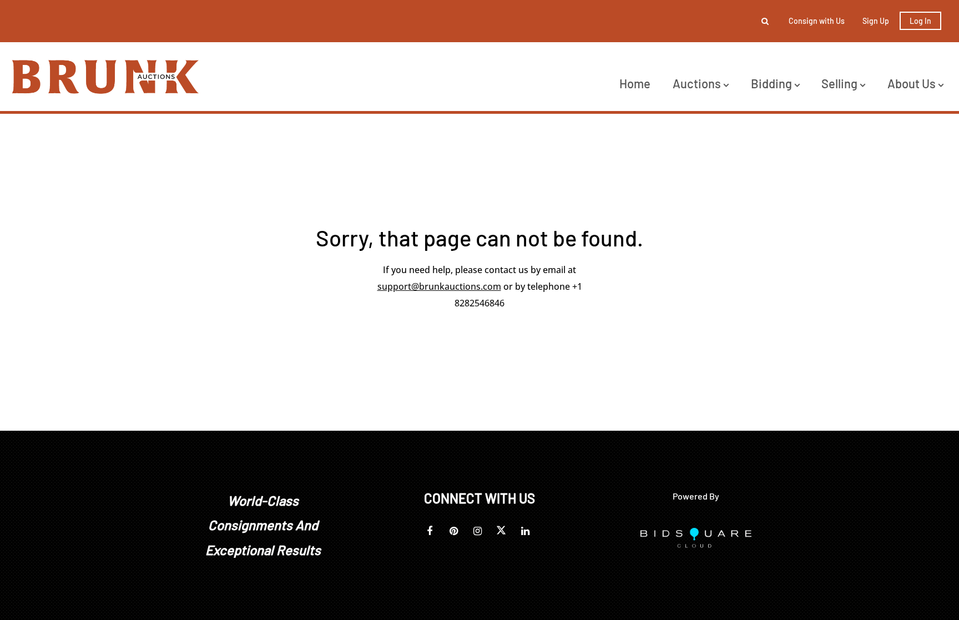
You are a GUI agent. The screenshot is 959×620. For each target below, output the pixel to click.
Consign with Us (817, 21)
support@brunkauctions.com (439, 286)
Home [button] (634, 83)
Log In (920, 21)
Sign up (875, 21)
